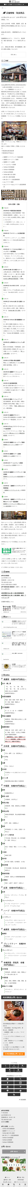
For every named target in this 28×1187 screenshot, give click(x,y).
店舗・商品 (21, 1177)
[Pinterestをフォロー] (20, 1086)
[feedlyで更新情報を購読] (20, 1090)
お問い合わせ (14, 1151)
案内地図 (21, 1179)
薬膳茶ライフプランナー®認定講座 (13, 476)
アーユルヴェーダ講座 (9, 465)
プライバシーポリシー (21, 1182)
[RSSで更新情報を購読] (14, 1094)
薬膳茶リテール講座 (9, 456)
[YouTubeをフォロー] (7, 1086)
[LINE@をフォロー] (7, 1090)
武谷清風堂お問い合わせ (14, 1054)
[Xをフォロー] (20, 1078)
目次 (12, 54)
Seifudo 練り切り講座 (14, 310)
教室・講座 (8, 1179)
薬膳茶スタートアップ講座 (10, 444)
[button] (25, 546)
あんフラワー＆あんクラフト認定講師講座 (13, 433)
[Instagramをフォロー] (20, 1082)
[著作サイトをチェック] (7, 1078)
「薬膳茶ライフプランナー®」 (11, 490)
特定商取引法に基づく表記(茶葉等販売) (13, 593)
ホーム (8, 1177)
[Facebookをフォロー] (7, 1082)
